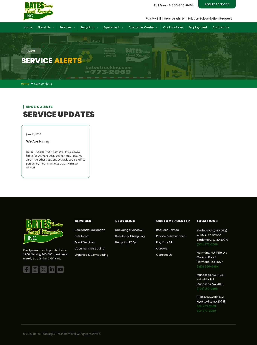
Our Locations (173, 27)
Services (65, 27)
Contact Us (220, 27)
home (25, 84)
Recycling (87, 27)
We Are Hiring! (38, 141)
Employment (198, 27)
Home (28, 27)
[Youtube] (60, 269)
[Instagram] (35, 269)
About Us (43, 27)
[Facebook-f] (26, 269)
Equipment (111, 27)
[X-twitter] (43, 269)
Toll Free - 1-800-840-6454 (174, 5)
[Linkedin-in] (52, 269)
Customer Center (141, 27)
